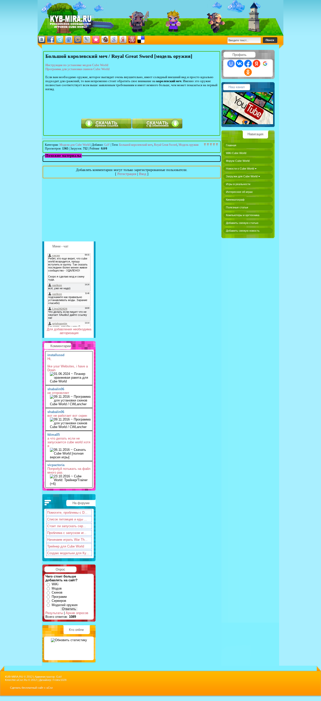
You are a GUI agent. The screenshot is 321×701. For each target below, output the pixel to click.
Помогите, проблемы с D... (67, 512)
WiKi (55, 584)
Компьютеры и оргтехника (242, 215)
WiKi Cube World (236, 153)
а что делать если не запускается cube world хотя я (68, 442)
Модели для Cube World (74, 145)
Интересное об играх (239, 191)
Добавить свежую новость (243, 230)
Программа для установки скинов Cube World (77, 69)
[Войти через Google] (265, 63)
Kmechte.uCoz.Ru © (18, 679)
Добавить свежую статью (242, 222)
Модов (57, 588)
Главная (231, 145)
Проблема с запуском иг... (67, 533)
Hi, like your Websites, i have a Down (67, 364)
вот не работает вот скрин (67, 415)
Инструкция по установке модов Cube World (76, 65)
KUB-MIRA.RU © (15, 676)
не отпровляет (58, 393)
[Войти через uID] (231, 63)
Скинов (57, 592)
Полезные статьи (237, 207)
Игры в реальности (238, 184)
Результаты (54, 613)
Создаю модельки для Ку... (68, 553)
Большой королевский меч (135, 145)
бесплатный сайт (32, 687)
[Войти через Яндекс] (256, 63)
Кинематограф (235, 199)
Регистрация (126, 174)
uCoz (49, 687)
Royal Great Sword (165, 145)
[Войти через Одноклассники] (248, 72)
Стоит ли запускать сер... (66, 526)
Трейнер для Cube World (65, 546)
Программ (59, 597)
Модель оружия (189, 145)
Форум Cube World (238, 160)
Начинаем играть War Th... (67, 539)
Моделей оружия (64, 605)
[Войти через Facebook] (248, 63)
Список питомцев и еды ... (67, 519)
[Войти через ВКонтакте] (239, 63)
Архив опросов (77, 613)
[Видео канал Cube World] (248, 123)
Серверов (59, 601)
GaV (107, 145)
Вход (142, 174)
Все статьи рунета (71, 22)
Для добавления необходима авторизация (69, 331)
